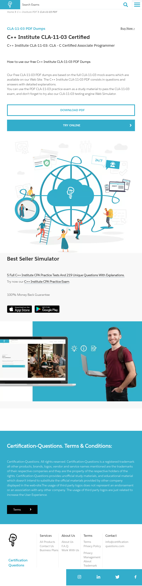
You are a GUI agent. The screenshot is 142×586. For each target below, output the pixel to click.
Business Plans (49, 550)
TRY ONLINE (71, 125)
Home (10, 12)
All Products (47, 542)
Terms (17, 509)
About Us (67, 542)
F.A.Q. (65, 546)
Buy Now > (128, 28)
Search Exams (30, 4)
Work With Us (70, 550)
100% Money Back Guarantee (28, 295)
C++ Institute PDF (27, 12)
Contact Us (47, 546)
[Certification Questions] (10, 4)
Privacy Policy (92, 546)
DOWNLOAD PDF (72, 110)
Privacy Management (92, 555)
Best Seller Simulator (33, 258)
